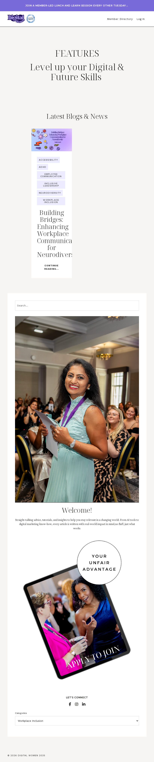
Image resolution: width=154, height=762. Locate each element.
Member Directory (120, 18)
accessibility (48, 160)
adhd (42, 167)
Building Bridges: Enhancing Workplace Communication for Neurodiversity (51, 233)
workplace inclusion (51, 201)
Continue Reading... (51, 267)
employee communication (51, 175)
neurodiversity (50, 193)
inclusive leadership (51, 184)
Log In (141, 18)
